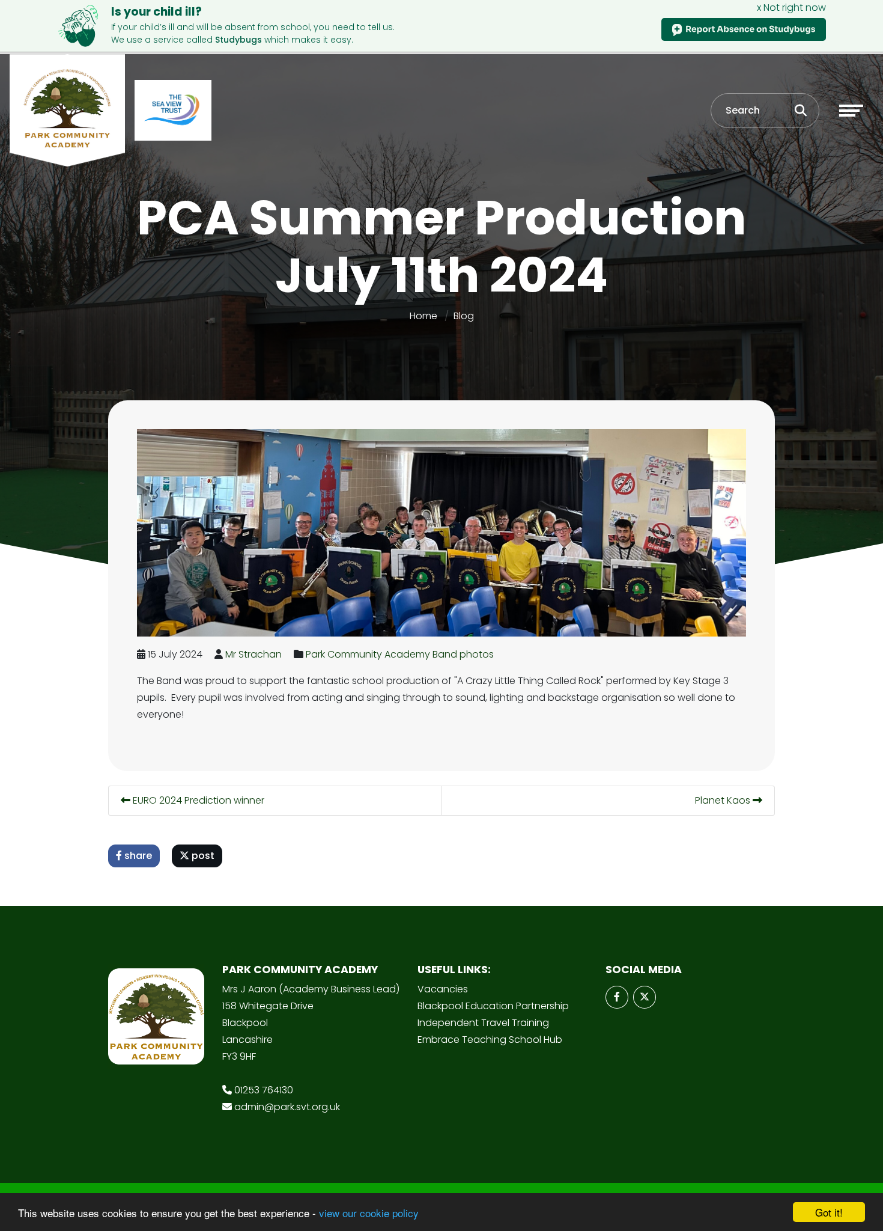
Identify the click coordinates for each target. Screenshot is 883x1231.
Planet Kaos (724, 800)
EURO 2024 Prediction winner (197, 800)
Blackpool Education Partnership (493, 1006)
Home (423, 316)
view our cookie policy (369, 1212)
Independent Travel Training (483, 1023)
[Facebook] (616, 997)
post (201, 856)
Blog (464, 316)
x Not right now (791, 7)
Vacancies (442, 989)
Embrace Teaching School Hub (489, 1039)
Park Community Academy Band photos (400, 654)
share (137, 856)
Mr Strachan (253, 654)
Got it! (829, 1212)
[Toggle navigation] (851, 110)
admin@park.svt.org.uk (287, 1107)
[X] (644, 997)
